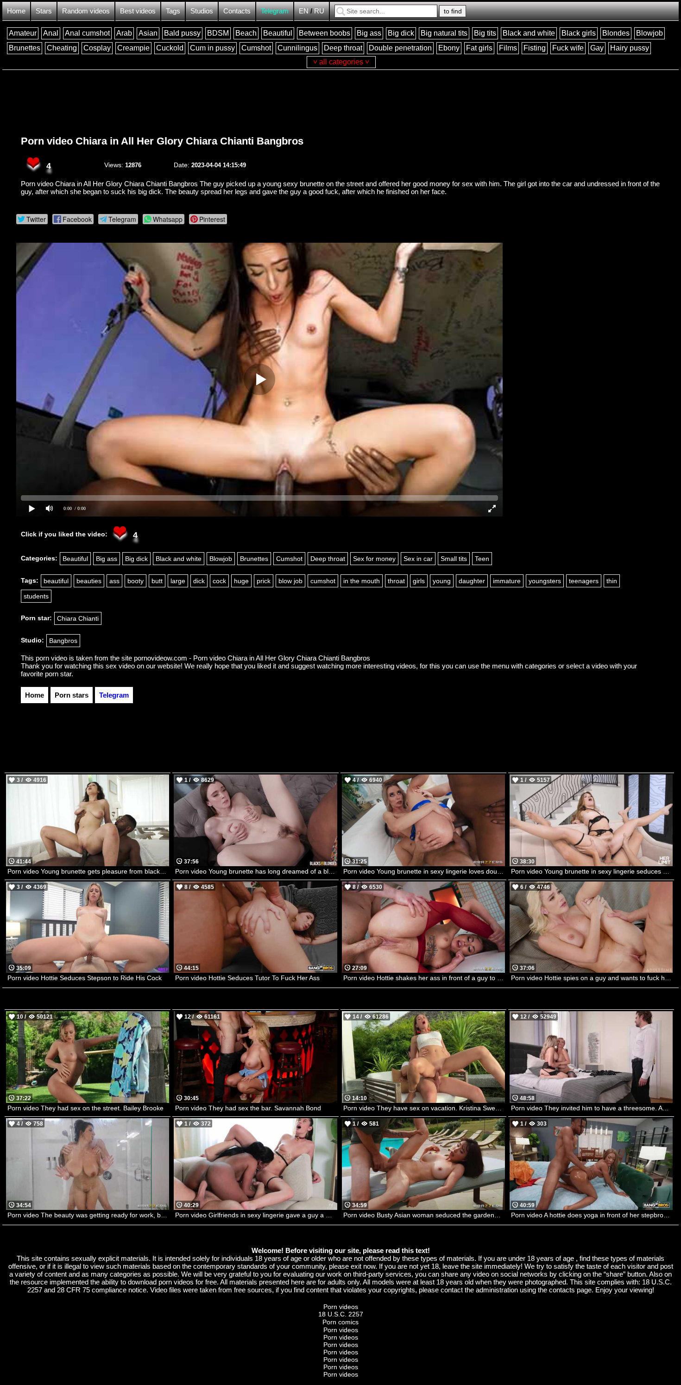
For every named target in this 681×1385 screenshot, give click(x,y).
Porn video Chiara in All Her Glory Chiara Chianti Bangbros (162, 141)
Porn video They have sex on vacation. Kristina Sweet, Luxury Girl (424, 1108)
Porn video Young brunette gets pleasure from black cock (88, 871)
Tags (173, 11)
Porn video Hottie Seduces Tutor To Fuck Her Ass (247, 978)
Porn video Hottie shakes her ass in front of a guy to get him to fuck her (424, 978)
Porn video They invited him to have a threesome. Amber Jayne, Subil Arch (592, 1108)
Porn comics (340, 1322)
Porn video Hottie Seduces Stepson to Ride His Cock (84, 978)
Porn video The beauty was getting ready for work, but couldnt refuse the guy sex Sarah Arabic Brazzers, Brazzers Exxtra (88, 1215)
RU (319, 11)
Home (16, 11)
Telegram (275, 11)
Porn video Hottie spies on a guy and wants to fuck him (591, 978)
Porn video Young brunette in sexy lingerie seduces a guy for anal (592, 871)
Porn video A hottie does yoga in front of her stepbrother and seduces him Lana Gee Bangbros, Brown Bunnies (592, 1215)
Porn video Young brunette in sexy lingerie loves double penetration (424, 871)
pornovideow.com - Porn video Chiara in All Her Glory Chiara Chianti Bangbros (252, 658)
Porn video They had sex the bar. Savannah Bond (248, 1108)
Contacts (237, 11)
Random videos (86, 11)
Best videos (138, 11)
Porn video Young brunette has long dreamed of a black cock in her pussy (256, 871)
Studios (201, 11)
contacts (562, 1290)
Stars (44, 11)
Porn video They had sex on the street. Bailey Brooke (85, 1108)
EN (304, 11)
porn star (58, 674)
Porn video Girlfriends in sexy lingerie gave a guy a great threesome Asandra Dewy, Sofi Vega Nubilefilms (256, 1215)
